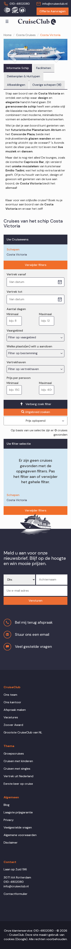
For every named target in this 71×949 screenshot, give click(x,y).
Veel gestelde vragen (33, 646)
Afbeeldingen (16, 85)
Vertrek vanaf (16, 274)
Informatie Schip (18, 68)
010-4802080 (20, 4)
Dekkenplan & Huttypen (23, 76)
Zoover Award (13, 725)
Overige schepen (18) (46, 85)
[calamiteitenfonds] (22, 10)
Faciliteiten (43, 68)
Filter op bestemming (23, 353)
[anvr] (7, 10)
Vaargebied (15, 330)
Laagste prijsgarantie (18, 812)
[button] (36, 601)
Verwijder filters (35, 265)
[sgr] (14, 10)
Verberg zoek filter (38, 404)
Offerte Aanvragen (53, 11)
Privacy (9, 820)
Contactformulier (15, 894)
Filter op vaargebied (22, 337)
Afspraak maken (15, 710)
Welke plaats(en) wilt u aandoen (29, 346)
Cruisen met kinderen (18, 761)
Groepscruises (14, 754)
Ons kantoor (12, 702)
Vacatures (11, 717)
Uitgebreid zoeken (37, 412)
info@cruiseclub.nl (54, 4)
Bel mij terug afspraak (34, 622)
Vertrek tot (14, 292)
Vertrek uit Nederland (18, 776)
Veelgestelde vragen (18, 827)
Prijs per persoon (19, 378)
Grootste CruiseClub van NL (23, 732)
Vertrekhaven (16, 362)
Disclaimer (11, 843)
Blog (6, 805)
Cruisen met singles (17, 769)
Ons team (10, 695)
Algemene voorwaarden (20, 835)
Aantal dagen (16, 309)
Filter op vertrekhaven (24, 369)
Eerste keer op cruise (18, 784)
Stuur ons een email (32, 634)
